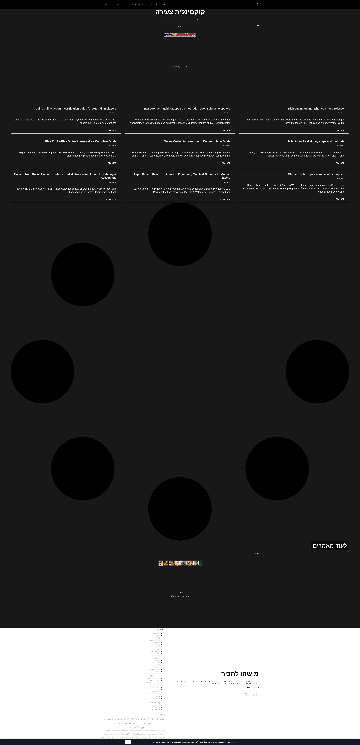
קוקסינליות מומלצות (151, 728)
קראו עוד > (339, 130)
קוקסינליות (140, 5)
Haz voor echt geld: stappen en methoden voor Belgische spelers (187, 108)
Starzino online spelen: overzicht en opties (316, 174)
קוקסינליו (157, 724)
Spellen (157, 658)
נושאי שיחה (156, 692)
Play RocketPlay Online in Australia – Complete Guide (80, 141)
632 (158, 635)
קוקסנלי (117, 734)
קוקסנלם (108, 737)
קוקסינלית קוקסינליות (122, 730)
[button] (330, 545)
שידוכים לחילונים (155, 710)
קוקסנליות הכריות (151, 737)
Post (158, 653)
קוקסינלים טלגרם (160, 730)
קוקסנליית (117, 737)
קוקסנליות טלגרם (143, 737)
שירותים (123, 5)
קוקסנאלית (156, 734)
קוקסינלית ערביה (138, 730)
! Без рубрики (155, 633)
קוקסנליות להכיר (135, 737)
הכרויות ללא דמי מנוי (153, 683)
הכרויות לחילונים (155, 680)
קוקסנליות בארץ (108, 734)
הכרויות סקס (156, 687)
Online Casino (155, 651)
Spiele (158, 660)
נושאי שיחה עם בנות (153, 694)
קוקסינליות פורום (136, 727)
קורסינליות (103, 737)
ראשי (165, 5)
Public (158, 656)
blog (158, 638)
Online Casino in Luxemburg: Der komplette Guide (197, 141)
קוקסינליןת (153, 730)
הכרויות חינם (156, 674)
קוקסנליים (122, 737)
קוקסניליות (157, 701)
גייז (159, 665)
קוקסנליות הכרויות (160, 737)
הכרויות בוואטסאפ (154, 669)
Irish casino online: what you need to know (316, 108)
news (158, 649)
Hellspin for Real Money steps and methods (315, 141)
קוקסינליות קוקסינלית (121, 728)
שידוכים (157, 707)
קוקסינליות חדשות (111, 724)
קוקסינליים (109, 728)
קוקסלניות (162, 734)
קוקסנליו (114, 734)
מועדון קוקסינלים (118, 719)
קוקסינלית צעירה (130, 730)
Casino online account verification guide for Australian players (75, 108)
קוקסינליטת (114, 728)
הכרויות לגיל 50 (155, 676)
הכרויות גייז (156, 671)
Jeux (158, 647)
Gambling (156, 642)
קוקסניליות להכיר (154, 703)
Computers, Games (153, 640)
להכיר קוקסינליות (132, 719)
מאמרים (157, 689)
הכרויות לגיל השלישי (153, 678)
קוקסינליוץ (152, 724)
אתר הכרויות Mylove (180, 596)
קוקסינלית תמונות (113, 730)
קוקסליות (107, 730)
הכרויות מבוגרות (155, 685)
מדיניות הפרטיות (158, 742)
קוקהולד (108, 5)
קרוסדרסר (156, 705)
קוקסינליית (104, 728)
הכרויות (155, 5)
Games (157, 644)
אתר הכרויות (156, 662)
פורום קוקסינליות (110, 719)
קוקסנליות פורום (128, 737)
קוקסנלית (113, 737)
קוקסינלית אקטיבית (146, 730)
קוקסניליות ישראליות (144, 734)
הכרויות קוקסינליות (153, 719)
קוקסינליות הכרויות (126, 723)
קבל (128, 742)
